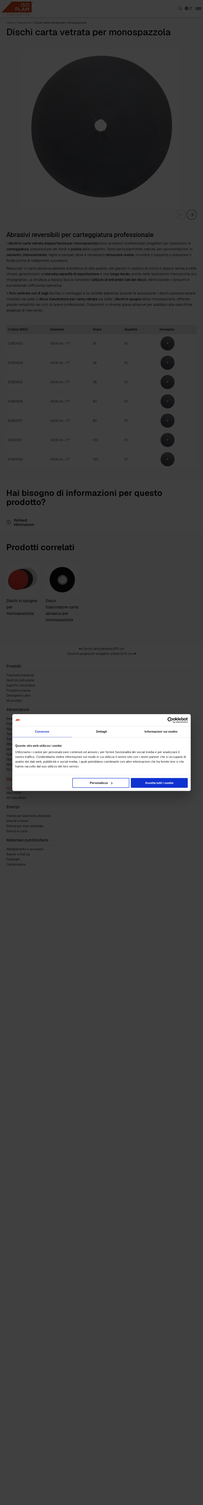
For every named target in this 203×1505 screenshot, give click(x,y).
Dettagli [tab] (101, 731)
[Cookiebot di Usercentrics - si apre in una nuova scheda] (170, 720)
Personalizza (99, 783)
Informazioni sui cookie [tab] (161, 731)
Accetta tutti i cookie (159, 783)
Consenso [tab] (42, 731)
